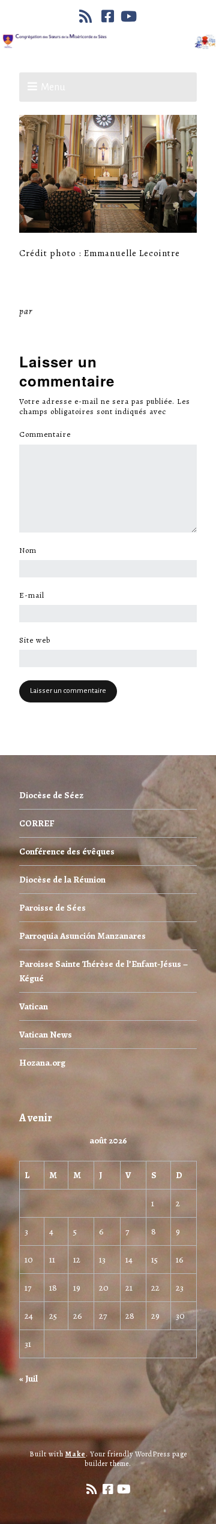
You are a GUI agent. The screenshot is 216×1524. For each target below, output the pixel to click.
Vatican (33, 1006)
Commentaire (48, 434)
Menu (53, 87)
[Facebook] (108, 16)
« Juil (28, 1379)
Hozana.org (42, 1063)
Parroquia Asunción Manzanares (82, 936)
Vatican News (45, 1035)
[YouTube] (129, 16)
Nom (31, 550)
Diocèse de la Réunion (62, 880)
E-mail (35, 595)
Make (75, 1454)
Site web (34, 640)
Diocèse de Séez (51, 795)
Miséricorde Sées (74, 311)
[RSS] (87, 16)
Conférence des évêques (67, 851)
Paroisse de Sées (52, 908)
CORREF (36, 823)
